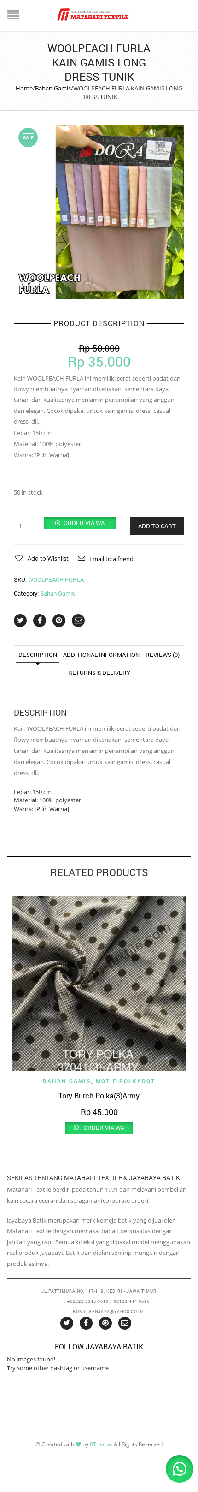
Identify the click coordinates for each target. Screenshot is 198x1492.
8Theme (100, 1444)
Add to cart (157, 526)
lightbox (31, 282)
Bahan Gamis (53, 88)
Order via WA (84, 523)
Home (24, 88)
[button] (80, 523)
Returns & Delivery (99, 672)
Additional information (101, 655)
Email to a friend (111, 559)
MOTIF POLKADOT (125, 1081)
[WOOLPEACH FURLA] (99, 211)
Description (37, 655)
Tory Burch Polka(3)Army (99, 1095)
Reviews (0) (163, 655)
